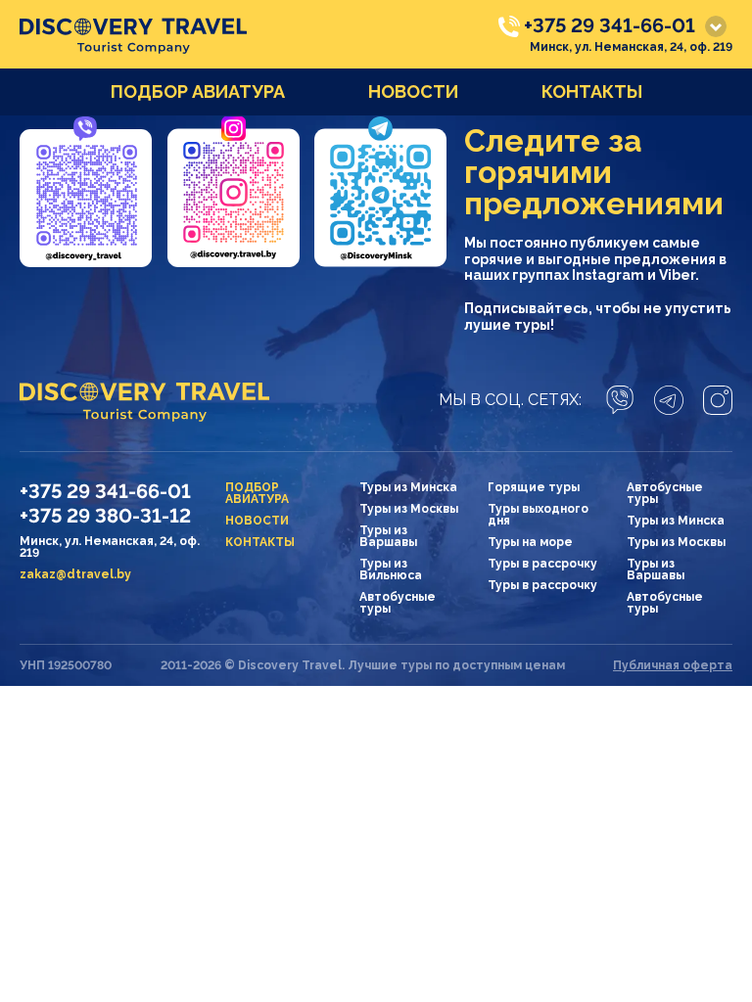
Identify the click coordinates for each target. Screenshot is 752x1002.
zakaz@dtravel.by (75, 574)
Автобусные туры (397, 602)
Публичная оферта (672, 665)
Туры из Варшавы (388, 536)
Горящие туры (534, 487)
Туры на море (530, 542)
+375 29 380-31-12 (105, 515)
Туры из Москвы (408, 509)
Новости (413, 91)
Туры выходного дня (538, 514)
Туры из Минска (408, 487)
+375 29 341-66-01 (609, 25)
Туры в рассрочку (542, 563)
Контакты (591, 91)
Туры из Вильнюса (390, 569)
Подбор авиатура (198, 91)
